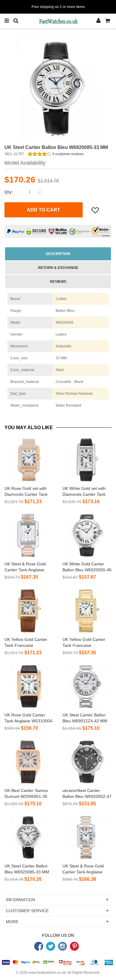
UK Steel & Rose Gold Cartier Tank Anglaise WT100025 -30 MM (25, 570)
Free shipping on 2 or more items (58, 7)
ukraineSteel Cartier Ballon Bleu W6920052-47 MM (87, 796)
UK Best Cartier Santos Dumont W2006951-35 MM (26, 796)
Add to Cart (43, 209)
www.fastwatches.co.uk (47, 973)
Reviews (58, 282)
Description (58, 254)
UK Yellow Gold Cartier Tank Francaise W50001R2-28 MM (83, 645)
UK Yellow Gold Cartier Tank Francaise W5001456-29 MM (25, 645)
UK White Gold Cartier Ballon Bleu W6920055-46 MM (87, 570)
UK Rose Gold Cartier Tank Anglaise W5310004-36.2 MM (29, 721)
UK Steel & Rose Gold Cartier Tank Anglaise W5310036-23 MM (83, 872)
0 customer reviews (67, 154)
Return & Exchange (58, 268)
